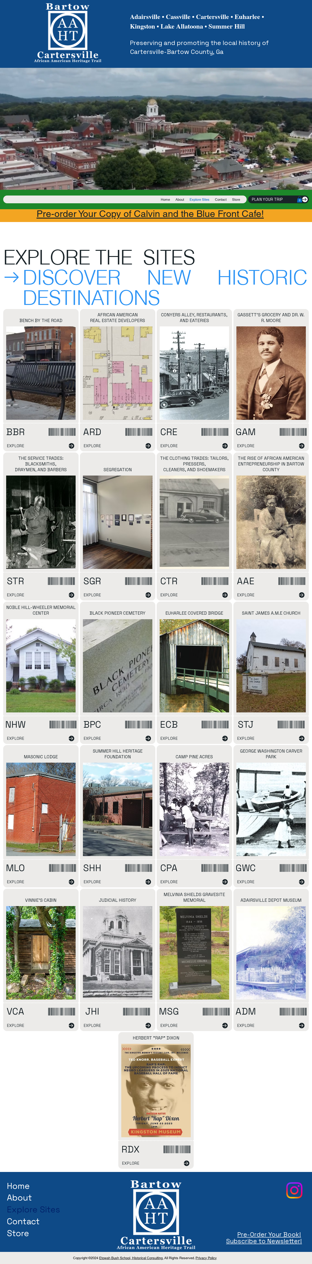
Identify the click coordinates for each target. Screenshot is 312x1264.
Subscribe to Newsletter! (264, 1241)
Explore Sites (33, 1209)
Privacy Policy (206, 1258)
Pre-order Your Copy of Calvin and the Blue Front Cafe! (150, 213)
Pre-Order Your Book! (269, 1234)
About (19, 1197)
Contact (23, 1221)
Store (18, 1233)
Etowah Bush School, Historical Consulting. (131, 1258)
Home (18, 1186)
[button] (299, 199)
